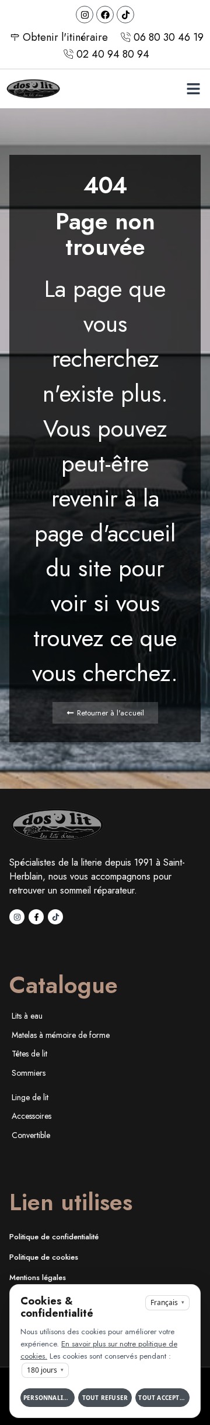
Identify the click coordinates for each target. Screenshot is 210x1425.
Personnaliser (49, 1398)
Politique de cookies (43, 1257)
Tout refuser (105, 1398)
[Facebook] (105, 14)
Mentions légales (37, 1277)
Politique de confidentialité (54, 1236)
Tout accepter (162, 1398)
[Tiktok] (125, 14)
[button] (194, 89)
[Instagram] (84, 14)
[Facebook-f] (36, 916)
